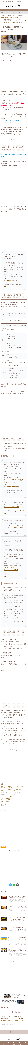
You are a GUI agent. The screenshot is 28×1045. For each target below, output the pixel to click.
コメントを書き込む (14, 1012)
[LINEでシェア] (14, 884)
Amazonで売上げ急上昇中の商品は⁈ (11, 17)
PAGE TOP (14, 1032)
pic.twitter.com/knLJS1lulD (11, 570)
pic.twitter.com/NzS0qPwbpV (16, 527)
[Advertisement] (14, 75)
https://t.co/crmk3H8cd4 (10, 480)
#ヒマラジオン (17, 482)
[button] (17, 884)
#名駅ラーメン (9, 482)
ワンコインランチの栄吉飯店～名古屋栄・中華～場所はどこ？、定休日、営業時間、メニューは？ (6, 799)
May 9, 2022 (7, 495)
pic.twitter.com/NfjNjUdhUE (11, 507)
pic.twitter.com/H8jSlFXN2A (11, 280)
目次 (12, 139)
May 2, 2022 (17, 533)
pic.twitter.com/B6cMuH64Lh (11, 618)
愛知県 (4, 846)
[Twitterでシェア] (10, 884)
